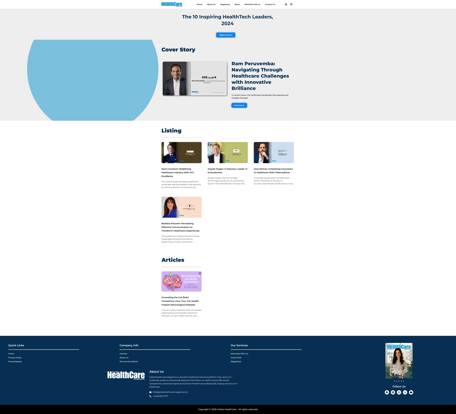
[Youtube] (411, 392)
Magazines (225, 4)
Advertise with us (252, 4)
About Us (211, 4)
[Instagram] (399, 392)
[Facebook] (387, 392)
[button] (286, 4)
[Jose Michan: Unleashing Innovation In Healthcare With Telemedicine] (274, 162)
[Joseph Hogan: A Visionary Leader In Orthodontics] (228, 162)
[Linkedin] (393, 392)
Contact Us (270, 4)
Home (199, 4)
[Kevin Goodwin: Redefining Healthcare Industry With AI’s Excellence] (182, 162)
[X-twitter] (405, 392)
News (237, 4)
